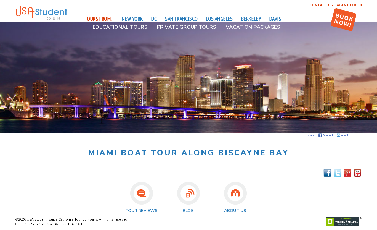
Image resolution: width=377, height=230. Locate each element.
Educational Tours (120, 27)
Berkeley (251, 18)
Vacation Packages (253, 27)
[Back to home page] (41, 19)
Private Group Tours (186, 27)
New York (132, 18)
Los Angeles (219, 18)
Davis (275, 18)
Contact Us (321, 5)
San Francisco (181, 18)
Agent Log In (349, 5)
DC (154, 18)
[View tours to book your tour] (343, 19)
